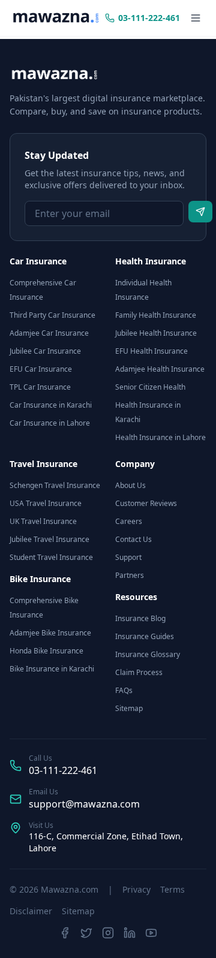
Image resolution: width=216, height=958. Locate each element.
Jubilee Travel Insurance (49, 539)
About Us (130, 485)
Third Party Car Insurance (52, 315)
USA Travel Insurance (46, 503)
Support (128, 557)
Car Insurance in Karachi (51, 405)
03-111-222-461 (63, 770)
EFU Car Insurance (41, 369)
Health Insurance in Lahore (160, 437)
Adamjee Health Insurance (160, 369)
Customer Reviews (146, 503)
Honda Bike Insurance (46, 651)
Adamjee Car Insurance (49, 333)
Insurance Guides (144, 636)
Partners (129, 575)
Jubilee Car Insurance (45, 351)
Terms (172, 889)
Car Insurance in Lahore (50, 423)
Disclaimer (31, 911)
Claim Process (139, 672)
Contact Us (133, 539)
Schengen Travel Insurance (55, 485)
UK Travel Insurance (43, 521)
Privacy (136, 889)
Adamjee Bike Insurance (50, 633)
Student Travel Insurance (51, 557)
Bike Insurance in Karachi (52, 669)
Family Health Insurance (155, 315)
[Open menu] (195, 18)
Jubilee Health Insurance (156, 333)
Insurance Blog (140, 618)
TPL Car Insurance (40, 387)
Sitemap (129, 708)
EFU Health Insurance (151, 351)
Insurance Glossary (147, 654)
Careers (128, 521)
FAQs (124, 690)
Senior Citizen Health (150, 387)
